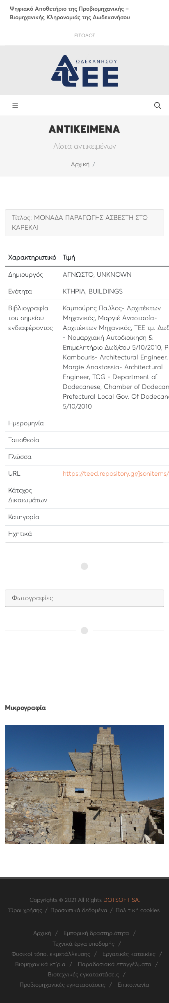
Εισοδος (84, 36)
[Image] (84, 784)
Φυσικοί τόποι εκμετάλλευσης (50, 954)
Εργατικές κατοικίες (129, 954)
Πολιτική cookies (138, 910)
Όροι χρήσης (25, 910)
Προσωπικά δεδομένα (78, 910)
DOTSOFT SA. (121, 900)
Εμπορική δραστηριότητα (96, 933)
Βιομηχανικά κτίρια (40, 964)
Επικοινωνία (133, 985)
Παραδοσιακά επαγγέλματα (114, 964)
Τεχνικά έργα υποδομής (83, 944)
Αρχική (80, 164)
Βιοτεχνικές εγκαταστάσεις (83, 975)
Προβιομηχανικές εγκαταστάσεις (62, 985)
